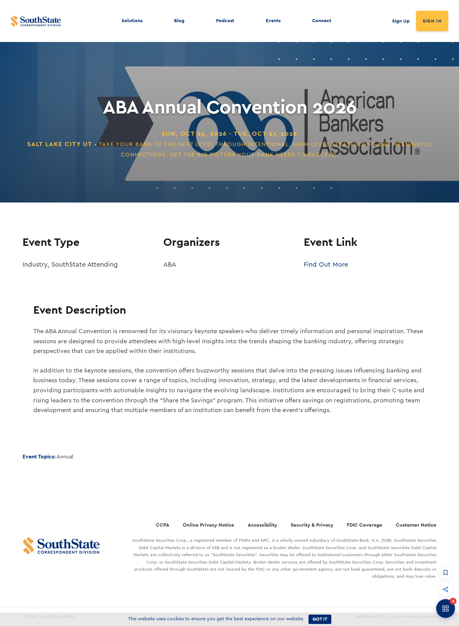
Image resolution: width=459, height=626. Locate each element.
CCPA (162, 525)
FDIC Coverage (364, 525)
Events (273, 20)
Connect (321, 20)
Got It (319, 619)
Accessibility (262, 525)
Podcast (225, 20)
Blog (179, 20)
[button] (446, 573)
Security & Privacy (312, 525)
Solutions (132, 20)
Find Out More (326, 264)
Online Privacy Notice (208, 525)
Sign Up (401, 21)
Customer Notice (416, 525)
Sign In (432, 21)
